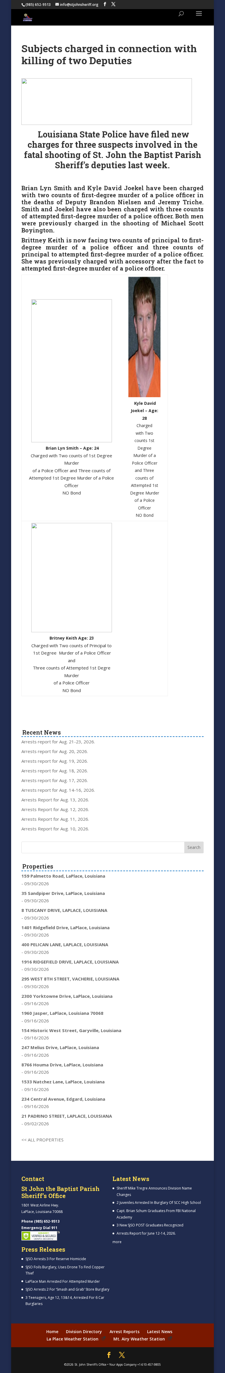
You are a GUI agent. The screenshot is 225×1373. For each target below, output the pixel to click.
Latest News (159, 1331)
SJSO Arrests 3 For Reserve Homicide (55, 1258)
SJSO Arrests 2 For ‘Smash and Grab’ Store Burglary (67, 1289)
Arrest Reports (124, 1331)
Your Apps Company (123, 1364)
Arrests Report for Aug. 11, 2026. (55, 819)
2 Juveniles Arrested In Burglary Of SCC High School (159, 1202)
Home (52, 1331)
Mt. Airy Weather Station (139, 1339)
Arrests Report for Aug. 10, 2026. (55, 829)
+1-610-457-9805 (149, 1364)
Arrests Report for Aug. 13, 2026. (55, 800)
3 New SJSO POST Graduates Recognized (150, 1225)
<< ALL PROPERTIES (42, 1140)
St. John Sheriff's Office (90, 1364)
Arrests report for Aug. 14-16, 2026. (58, 790)
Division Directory (84, 1331)
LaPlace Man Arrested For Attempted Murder (62, 1281)
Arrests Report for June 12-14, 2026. (146, 1233)
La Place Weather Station (72, 1339)
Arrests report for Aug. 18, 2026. (54, 771)
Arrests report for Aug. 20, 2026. (54, 751)
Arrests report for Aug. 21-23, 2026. (58, 742)
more (117, 1241)
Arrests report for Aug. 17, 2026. (54, 780)
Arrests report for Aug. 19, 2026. (54, 761)
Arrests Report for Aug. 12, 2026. (55, 809)
